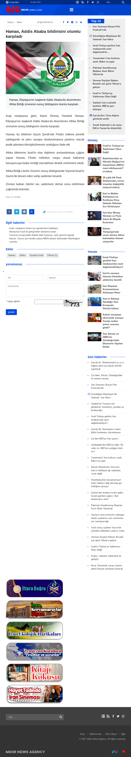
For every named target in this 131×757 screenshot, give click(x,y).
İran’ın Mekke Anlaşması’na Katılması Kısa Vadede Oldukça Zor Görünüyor (112, 200)
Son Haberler (97, 357)
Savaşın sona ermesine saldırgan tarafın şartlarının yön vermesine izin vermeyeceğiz (107, 518)
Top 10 (96, 21)
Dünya (10, 22)
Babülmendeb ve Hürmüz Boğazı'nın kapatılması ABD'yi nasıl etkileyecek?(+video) (114, 165)
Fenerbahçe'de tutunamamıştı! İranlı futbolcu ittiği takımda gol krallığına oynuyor (106, 483)
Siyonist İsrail (36, 255)
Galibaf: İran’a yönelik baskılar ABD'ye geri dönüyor (104, 105)
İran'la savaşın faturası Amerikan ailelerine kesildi (113, 276)
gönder (11, 312)
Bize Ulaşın (111, 734)
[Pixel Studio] (122, 751)
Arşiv (82, 734)
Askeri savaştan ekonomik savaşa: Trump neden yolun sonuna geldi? (113, 321)
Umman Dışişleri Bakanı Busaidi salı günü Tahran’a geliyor (107, 83)
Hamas (11, 255)
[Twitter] (118, 716)
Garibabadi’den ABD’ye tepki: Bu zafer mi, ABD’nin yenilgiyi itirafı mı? (107, 448)
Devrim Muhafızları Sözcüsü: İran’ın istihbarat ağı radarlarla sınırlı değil (105, 470)
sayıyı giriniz (13, 301)
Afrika (19, 22)
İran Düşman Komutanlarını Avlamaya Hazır (111, 289)
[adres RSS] (108, 716)
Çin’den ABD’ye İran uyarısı (104, 438)
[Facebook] (113, 716)
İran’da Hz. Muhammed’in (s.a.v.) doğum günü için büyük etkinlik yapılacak (107, 365)
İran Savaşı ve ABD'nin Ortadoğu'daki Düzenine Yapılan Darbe (113, 340)
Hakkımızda (95, 734)
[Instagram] (123, 716)
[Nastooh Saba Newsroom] (113, 751)
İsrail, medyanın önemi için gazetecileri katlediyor (33, 228)
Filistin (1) (52, 255)
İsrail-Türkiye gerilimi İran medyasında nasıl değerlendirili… (106, 48)
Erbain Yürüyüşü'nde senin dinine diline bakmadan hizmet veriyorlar (113, 235)
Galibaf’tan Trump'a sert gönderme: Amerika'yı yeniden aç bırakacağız (107, 407)
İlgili (123, 734)
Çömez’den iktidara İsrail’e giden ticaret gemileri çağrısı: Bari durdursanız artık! (107, 495)
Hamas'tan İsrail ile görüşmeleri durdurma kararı (32, 231)
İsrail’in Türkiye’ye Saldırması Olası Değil (113, 149)
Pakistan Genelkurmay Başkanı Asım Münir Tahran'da (105, 71)
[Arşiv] (103, 716)
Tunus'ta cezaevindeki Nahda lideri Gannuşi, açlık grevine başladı (41, 235)
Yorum (92, 251)
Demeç (93, 140)
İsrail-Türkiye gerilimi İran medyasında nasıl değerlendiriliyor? (103, 419)
